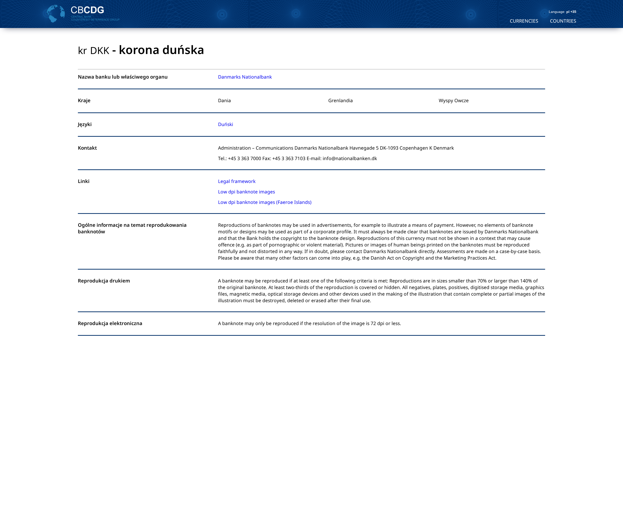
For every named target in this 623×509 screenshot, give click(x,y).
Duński (225, 124)
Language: (562, 12)
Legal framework (237, 181)
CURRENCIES (524, 20)
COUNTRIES (563, 20)
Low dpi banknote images (246, 191)
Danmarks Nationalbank (245, 76)
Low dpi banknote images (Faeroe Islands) (265, 202)
